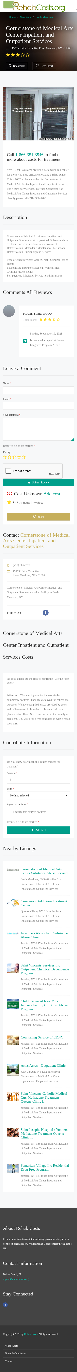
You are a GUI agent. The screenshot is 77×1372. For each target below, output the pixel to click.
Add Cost (40, 830)
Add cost (51, 493)
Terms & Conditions (15, 1353)
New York (25, 17)
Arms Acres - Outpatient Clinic (43, 1065)
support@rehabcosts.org (16, 1279)
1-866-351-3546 (29, 154)
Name (7, 383)
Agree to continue (17, 804)
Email (7, 399)
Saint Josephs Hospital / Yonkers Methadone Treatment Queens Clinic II (44, 1133)
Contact (9, 1361)
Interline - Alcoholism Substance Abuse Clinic (44, 935)
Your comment (12, 414)
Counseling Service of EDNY (42, 1037)
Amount (12, 772)
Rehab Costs (31, 1334)
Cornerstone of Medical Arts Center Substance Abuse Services (45, 871)
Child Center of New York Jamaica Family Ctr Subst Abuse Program (44, 1005)
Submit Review (40, 482)
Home (12, 17)
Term (10, 788)
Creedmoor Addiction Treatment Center (44, 903)
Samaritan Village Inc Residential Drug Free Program (45, 1167)
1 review (37, 503)
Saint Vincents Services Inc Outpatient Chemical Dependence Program (45, 969)
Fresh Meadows (44, 17)
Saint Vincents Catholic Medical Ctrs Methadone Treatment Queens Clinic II (44, 1097)
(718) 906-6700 (21, 565)
